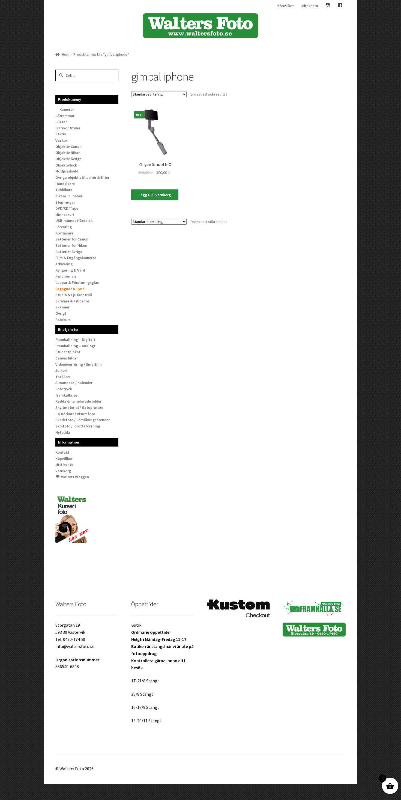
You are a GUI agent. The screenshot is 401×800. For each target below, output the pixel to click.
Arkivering (64, 263)
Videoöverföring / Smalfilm (78, 364)
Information (68, 442)
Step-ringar (65, 202)
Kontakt (62, 452)
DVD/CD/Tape (66, 208)
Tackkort (63, 376)
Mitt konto (309, 5)
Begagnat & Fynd (70, 288)
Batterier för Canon (71, 239)
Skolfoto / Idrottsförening (77, 426)
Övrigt (60, 313)
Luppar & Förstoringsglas (77, 282)
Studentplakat (67, 351)
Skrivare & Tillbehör (72, 301)
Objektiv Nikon (67, 152)
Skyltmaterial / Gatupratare (79, 407)
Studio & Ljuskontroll (73, 294)
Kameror (66, 109)
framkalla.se (66, 395)
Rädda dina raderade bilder (78, 401)
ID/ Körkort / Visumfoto (75, 413)
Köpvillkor (285, 5)
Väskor (61, 140)
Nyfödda (62, 432)
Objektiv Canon (68, 146)
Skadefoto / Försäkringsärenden (82, 419)
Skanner (62, 307)
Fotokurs (63, 319)
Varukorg (63, 470)
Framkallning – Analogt (75, 345)
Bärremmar (64, 115)
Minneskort (64, 214)
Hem (65, 54)
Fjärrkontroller (67, 128)
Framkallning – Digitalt (75, 339)
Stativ (60, 134)
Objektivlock (66, 165)
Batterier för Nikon (71, 245)
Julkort (61, 370)
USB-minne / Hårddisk (73, 220)
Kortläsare (64, 233)
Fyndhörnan (65, 276)
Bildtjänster (68, 329)
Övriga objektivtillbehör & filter (82, 177)
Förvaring (63, 226)
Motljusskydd (66, 171)
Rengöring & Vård (70, 270)
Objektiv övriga (68, 158)
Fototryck (63, 388)
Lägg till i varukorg (155, 194)
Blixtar (61, 121)
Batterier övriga (68, 251)
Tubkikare (63, 189)
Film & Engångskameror (75, 257)
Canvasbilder (66, 358)
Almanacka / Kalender (73, 382)
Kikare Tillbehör (68, 196)
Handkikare (65, 183)
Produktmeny (69, 99)
